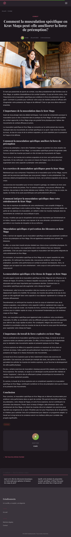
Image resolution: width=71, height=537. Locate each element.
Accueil (4, 11)
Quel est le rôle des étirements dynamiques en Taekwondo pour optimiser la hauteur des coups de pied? (18, 481)
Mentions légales (8, 522)
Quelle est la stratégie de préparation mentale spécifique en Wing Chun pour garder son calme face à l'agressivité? (50, 481)
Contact (5, 525)
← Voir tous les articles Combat (13, 457)
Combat (10, 11)
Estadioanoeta (9, 499)
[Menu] (66, 3)
